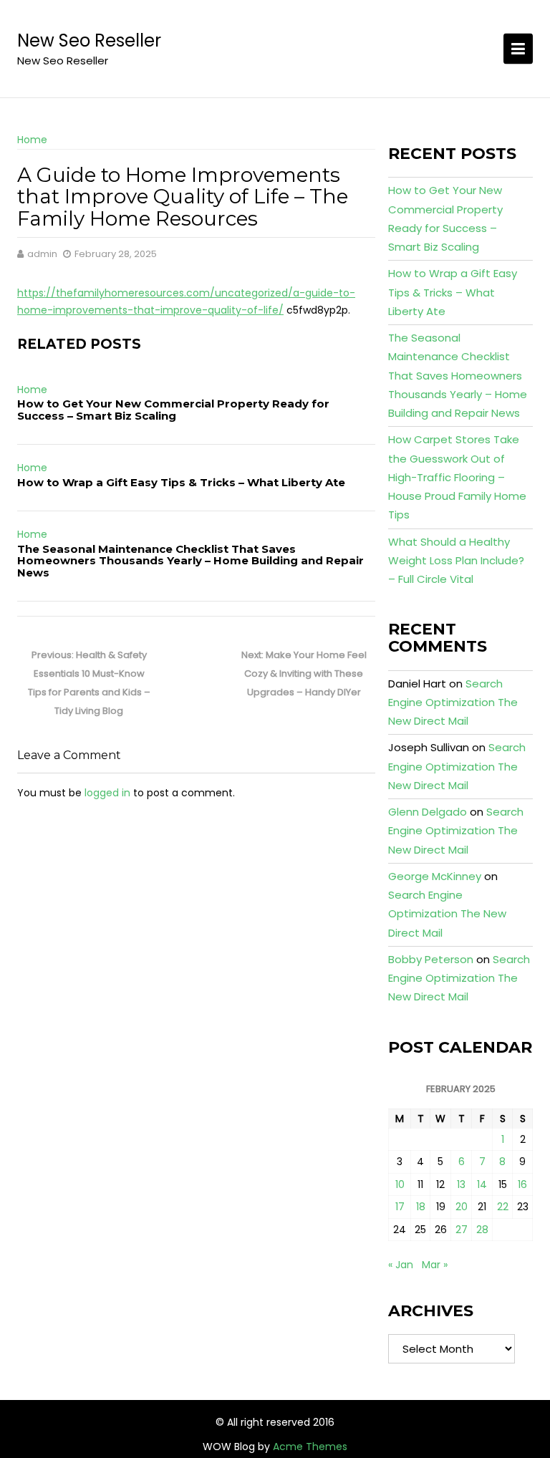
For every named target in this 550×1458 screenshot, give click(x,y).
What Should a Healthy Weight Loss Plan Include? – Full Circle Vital (456, 560)
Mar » (435, 1264)
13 (461, 1184)
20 (461, 1206)
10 (400, 1184)
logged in (107, 793)
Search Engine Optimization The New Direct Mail (453, 702)
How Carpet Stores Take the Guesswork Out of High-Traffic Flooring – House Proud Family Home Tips (457, 477)
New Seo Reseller (89, 40)
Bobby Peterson (430, 959)
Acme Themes (310, 1446)
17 (400, 1206)
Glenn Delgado (427, 811)
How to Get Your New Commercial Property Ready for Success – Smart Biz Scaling (173, 410)
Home (32, 139)
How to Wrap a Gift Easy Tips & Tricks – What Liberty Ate (181, 482)
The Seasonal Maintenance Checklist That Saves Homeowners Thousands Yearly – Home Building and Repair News (190, 560)
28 (482, 1229)
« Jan (400, 1264)
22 (502, 1206)
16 (522, 1184)
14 (482, 1184)
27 (461, 1229)
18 (420, 1206)
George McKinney (434, 876)
